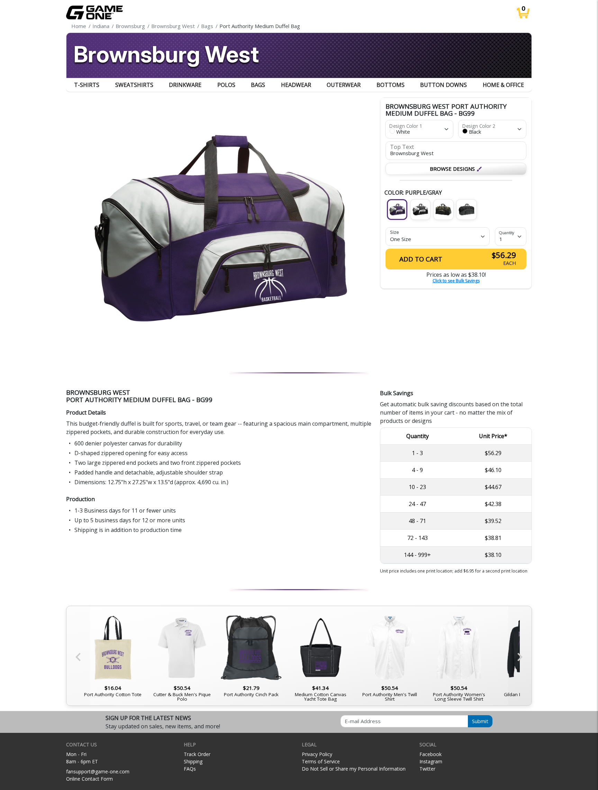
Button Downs (443, 85)
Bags (258, 85)
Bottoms (391, 85)
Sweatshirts (134, 85)
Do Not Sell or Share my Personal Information (354, 768)
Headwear (296, 85)
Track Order (197, 754)
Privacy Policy (317, 754)
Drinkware (185, 85)
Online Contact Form (89, 778)
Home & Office (503, 85)
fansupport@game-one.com (97, 771)
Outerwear (344, 85)
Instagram (430, 761)
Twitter (427, 768)
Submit (480, 721)
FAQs (190, 768)
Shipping (193, 761)
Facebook (430, 754)
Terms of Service (321, 761)
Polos (226, 85)
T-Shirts (86, 85)
